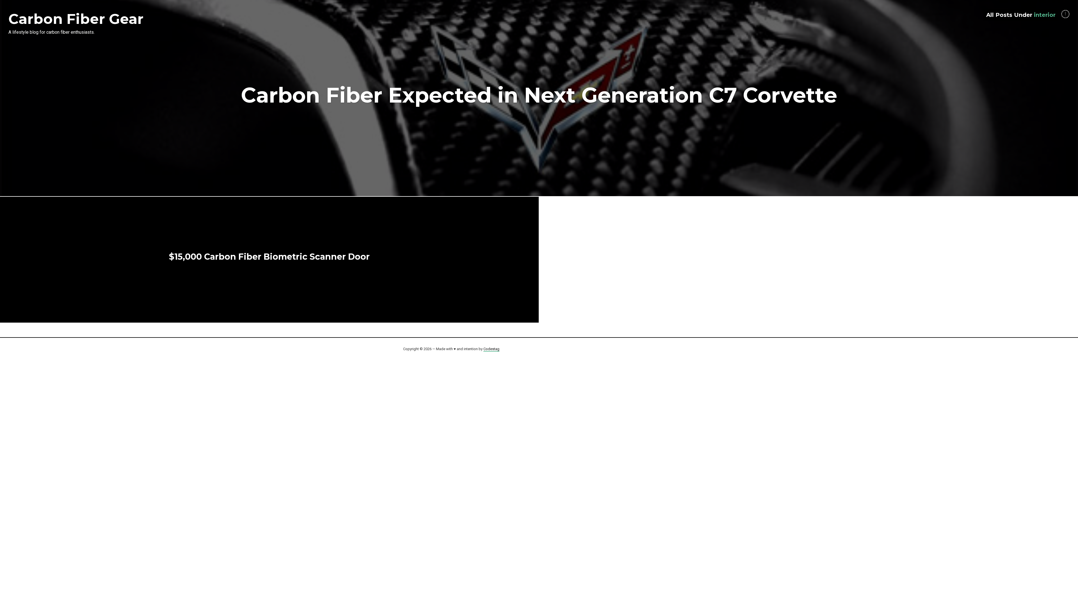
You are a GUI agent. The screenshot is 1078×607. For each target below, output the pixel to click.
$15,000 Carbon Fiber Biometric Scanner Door (269, 257)
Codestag (491, 349)
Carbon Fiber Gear (75, 19)
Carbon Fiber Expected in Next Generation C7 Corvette (539, 95)
